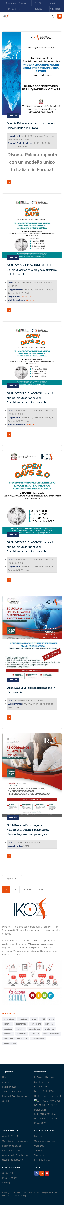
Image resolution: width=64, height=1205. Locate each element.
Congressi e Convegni (45, 1141)
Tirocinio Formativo (12, 1091)
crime (51, 1019)
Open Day (39, 1145)
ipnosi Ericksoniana (51, 1034)
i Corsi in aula (9, 1086)
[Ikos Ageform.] (6, 16)
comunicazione (37, 1038)
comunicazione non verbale (15, 1038)
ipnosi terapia (34, 1029)
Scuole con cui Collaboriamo (41, 1084)
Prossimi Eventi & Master (14, 1096)
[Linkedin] (53, 9)
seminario (35, 1034)
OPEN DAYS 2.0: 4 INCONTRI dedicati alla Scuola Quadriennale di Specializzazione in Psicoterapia (30, 397)
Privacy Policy (9, 1177)
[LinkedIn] (41, 1173)
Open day (13, 115)
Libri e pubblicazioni (12, 1145)
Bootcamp (39, 1136)
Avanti (27, 889)
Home (5, 1077)
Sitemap (6, 1182)
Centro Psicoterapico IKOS (47, 1096)
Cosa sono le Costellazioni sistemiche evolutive (15, 1157)
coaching (7, 1024)
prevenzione (36, 1024)
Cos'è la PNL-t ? (10, 1136)
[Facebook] (46, 9)
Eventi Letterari (42, 1160)
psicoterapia (21, 1024)
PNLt (43, 1019)
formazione (21, 1034)
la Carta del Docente (44, 1077)
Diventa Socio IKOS (44, 1091)
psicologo (8, 1029)
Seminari (38, 1150)
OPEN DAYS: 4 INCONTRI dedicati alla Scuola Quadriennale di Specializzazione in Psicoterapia (32, 269)
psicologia (23, 1019)
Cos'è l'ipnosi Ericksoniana (15, 1141)
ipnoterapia (49, 1029)
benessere (8, 1034)
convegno (49, 1024)
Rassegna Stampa (11, 1150)
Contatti (6, 1101)
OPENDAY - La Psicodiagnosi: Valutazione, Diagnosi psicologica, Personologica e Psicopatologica (28, 829)
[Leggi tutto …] (9, 182)
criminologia (9, 1019)
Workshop (39, 1155)
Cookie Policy (9, 1173)
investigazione (10, 1043)
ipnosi (33, 1019)
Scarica (30, 300)
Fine (41, 889)
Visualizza (26, 296)
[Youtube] (59, 9)
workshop (20, 1029)
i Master (6, 1082)
